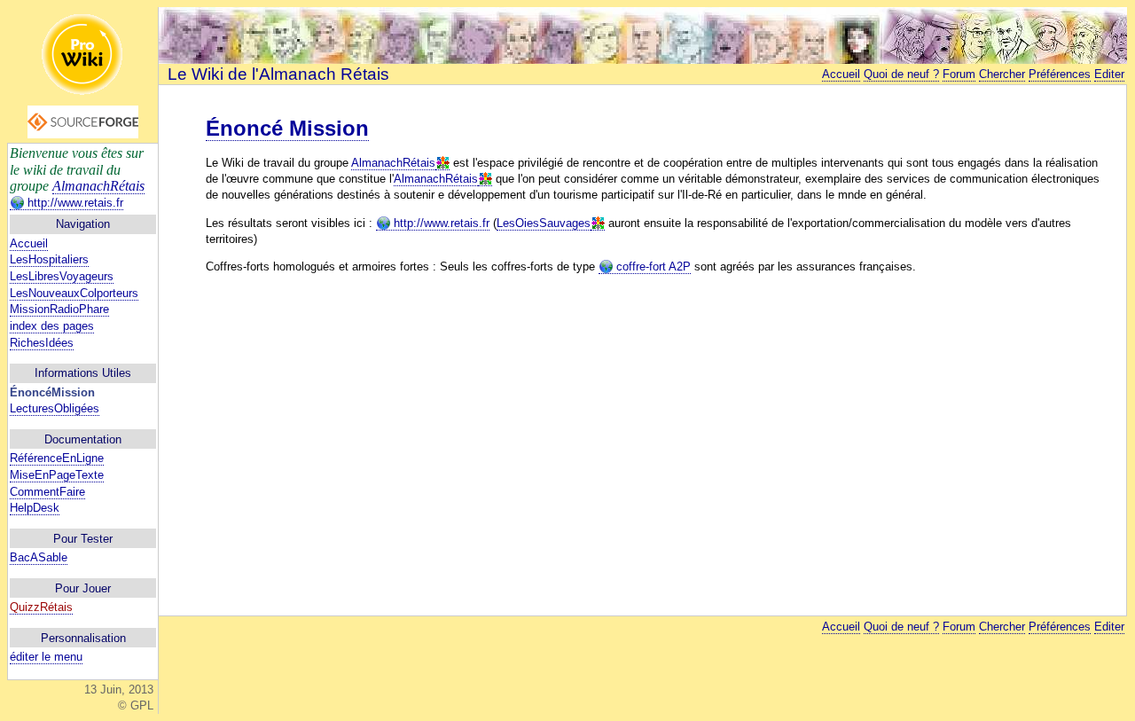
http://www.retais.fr (73, 202)
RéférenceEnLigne (57, 458)
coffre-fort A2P (652, 266)
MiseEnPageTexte (57, 475)
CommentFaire (47, 491)
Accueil (29, 243)
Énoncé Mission (287, 128)
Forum (959, 74)
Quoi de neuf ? (901, 74)
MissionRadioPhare (59, 309)
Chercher (1002, 74)
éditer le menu (46, 656)
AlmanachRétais (98, 185)
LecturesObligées (54, 408)
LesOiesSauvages (544, 223)
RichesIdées (42, 342)
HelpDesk (34, 507)
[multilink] (442, 163)
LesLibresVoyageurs (62, 276)
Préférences (1060, 74)
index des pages (52, 326)
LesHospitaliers (49, 259)
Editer (1109, 74)
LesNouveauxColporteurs (74, 293)
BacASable (38, 557)
